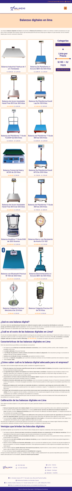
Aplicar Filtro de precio (63, 69)
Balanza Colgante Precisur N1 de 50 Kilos (40, 309)
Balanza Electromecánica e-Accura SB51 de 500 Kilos (40, 275)
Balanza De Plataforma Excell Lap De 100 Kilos (40, 102)
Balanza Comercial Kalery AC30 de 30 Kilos (13, 171)
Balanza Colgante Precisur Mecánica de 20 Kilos (13, 309)
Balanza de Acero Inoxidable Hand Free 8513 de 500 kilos (13, 206)
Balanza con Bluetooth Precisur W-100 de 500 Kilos (13, 275)
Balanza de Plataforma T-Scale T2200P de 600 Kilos (13, 137)
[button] (65, 8)
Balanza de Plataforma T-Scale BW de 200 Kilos (40, 206)
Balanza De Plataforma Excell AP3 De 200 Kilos (40, 171)
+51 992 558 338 (31, 338)
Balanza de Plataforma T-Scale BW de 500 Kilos (40, 137)
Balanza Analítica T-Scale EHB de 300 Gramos (13, 240)
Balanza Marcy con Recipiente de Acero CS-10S (40, 240)
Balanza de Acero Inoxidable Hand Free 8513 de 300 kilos (13, 102)
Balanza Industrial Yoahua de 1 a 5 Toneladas (13, 68)
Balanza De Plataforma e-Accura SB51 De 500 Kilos (40, 68)
